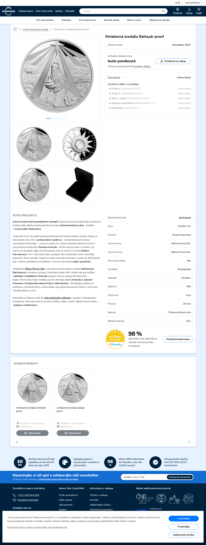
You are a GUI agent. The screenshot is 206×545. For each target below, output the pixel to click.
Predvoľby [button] (184, 526)
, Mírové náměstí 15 (133, 103)
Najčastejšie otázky (100, 504)
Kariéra (62, 509)
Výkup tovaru (26, 11)
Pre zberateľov (45, 20)
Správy (59, 11)
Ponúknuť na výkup (175, 61)
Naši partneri (65, 504)
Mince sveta (134, 20)
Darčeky (66, 20)
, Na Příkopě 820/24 (126, 93)
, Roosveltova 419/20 (130, 98)
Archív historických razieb (35, 29)
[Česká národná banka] (145, 498)
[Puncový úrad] (174, 498)
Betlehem (185, 217)
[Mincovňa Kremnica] (161, 498)
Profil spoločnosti (68, 495)
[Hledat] (163, 11)
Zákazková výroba (159, 20)
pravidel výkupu (142, 66)
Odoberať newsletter (180, 477)
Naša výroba (65, 500)
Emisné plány (111, 20)
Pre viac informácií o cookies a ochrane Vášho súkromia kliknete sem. (37, 527)
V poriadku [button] (183, 518)
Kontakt (69, 11)
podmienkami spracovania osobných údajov (58, 479)
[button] (194, 3)
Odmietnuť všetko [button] (184, 535)
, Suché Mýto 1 (125, 108)
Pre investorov (87, 20)
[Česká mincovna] (8, 11)
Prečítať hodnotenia (178, 339)
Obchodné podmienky (101, 509)
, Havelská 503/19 (125, 88)
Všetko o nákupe (99, 495)
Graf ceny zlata (44, 11)
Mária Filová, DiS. (35, 269)
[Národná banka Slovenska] (188, 498)
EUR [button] (178, 2)
